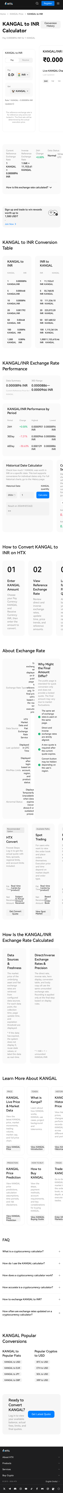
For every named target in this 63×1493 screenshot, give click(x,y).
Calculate (42, 495)
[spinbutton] (10, 75)
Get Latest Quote (41, 1414)
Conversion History (50, 24)
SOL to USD (42, 1374)
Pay (12, 60)
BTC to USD (42, 1362)
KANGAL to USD (12, 1362)
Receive (25, 60)
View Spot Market (41, 912)
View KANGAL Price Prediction (13, 1218)
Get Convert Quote (15, 912)
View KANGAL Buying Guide (37, 1218)
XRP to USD (42, 1380)
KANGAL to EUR (12, 1368)
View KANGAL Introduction (37, 1148)
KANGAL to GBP (12, 1380)
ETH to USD (42, 1368)
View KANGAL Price (13, 1148)
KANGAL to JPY (11, 1374)
